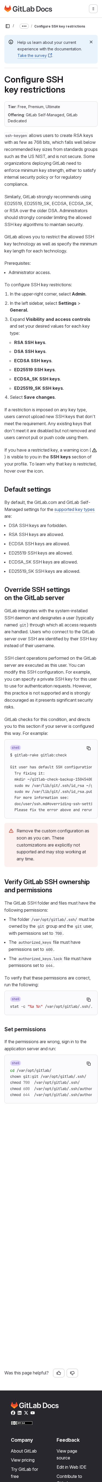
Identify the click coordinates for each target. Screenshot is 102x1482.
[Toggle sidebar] (7, 26)
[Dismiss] (91, 42)
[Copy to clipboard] (88, 748)
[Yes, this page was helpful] (58, 1373)
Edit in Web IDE (71, 1467)
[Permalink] (54, 489)
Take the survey (32, 55)
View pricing (23, 1460)
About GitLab (24, 1451)
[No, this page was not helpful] (72, 1373)
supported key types (74, 509)
